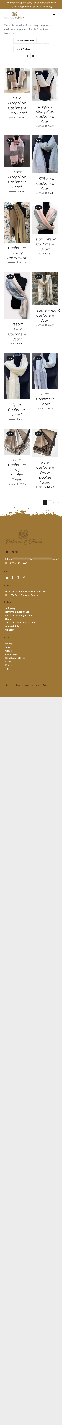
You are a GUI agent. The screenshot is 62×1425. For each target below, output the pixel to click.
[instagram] (7, 577)
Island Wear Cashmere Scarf (45, 244)
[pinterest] (23, 577)
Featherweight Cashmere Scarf (47, 315)
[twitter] (18, 577)
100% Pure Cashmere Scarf (45, 183)
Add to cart (15, 79)
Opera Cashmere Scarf (17, 409)
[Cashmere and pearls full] (14, 12)
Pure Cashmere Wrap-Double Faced (17, 470)
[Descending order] (46, 41)
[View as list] (33, 56)
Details (11, 82)
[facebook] (12, 577)
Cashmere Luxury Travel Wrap (17, 253)
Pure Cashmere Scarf (45, 399)
